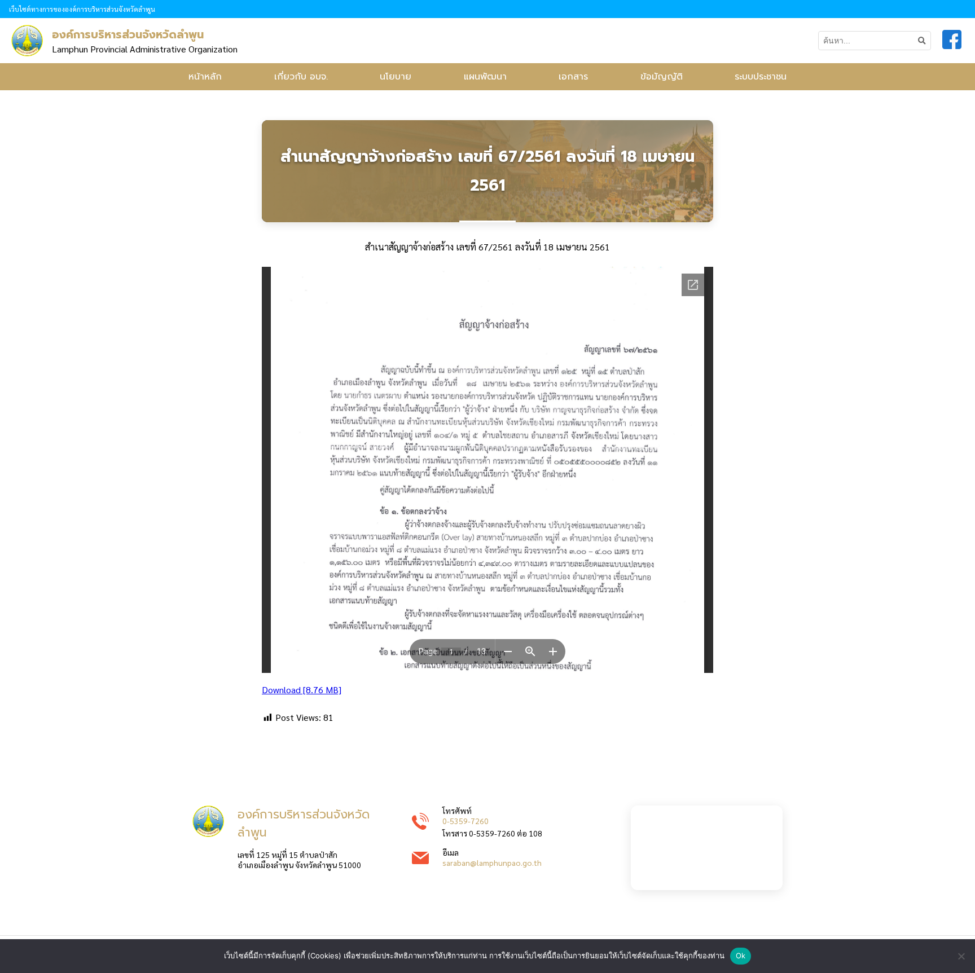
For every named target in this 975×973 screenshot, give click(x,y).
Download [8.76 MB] (301, 689)
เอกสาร (573, 76)
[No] (961, 956)
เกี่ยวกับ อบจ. (301, 76)
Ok (741, 955)
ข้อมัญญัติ (661, 76)
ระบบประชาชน (761, 76)
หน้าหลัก (205, 76)
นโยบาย (395, 76)
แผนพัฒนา (485, 76)
